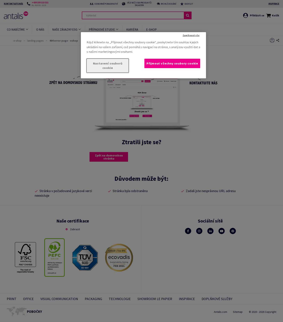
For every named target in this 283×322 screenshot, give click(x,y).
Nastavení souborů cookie (107, 65)
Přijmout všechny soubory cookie (172, 63)
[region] (143, 55)
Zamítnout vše (191, 35)
